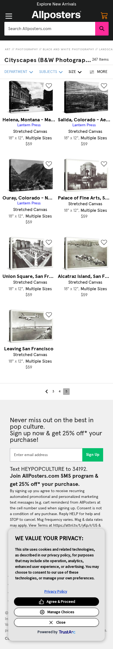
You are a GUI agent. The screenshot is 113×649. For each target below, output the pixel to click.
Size (72, 72)
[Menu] (8, 16)
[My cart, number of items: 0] (104, 15)
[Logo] (56, 15)
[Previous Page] (46, 391)
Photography (27, 49)
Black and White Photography (68, 49)
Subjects (48, 72)
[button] (56, 4)
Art (8, 49)
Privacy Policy (55, 591)
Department (15, 72)
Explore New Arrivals (56, 4)
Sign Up (93, 455)
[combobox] (49, 29)
